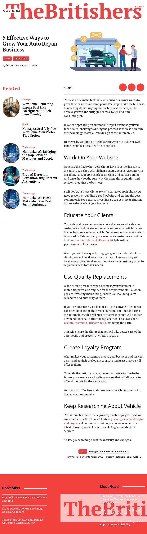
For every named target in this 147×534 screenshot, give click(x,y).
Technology (28, 147)
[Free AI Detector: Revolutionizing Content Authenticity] (11, 176)
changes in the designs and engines (108, 451)
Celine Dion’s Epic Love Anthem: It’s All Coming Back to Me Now (23, 521)
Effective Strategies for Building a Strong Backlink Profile (120, 512)
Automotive (21, 58)
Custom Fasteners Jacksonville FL (85, 323)
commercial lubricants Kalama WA (92, 240)
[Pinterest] (140, 87)
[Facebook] (123, 87)
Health (25, 124)
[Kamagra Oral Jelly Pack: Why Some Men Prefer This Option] (11, 130)
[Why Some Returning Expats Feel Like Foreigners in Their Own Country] (11, 107)
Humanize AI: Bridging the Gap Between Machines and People (39, 155)
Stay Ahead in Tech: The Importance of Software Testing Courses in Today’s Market (121, 499)
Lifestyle (26, 99)
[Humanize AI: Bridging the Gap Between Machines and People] (11, 153)
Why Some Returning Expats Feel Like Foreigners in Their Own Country (37, 109)
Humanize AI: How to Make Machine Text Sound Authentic (37, 201)
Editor (9, 65)
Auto (7, 58)
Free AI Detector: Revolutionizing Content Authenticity (39, 178)
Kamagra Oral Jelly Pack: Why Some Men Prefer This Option (40, 132)
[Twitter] (132, 87)
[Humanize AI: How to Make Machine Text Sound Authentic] (11, 199)
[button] (139, 6)
